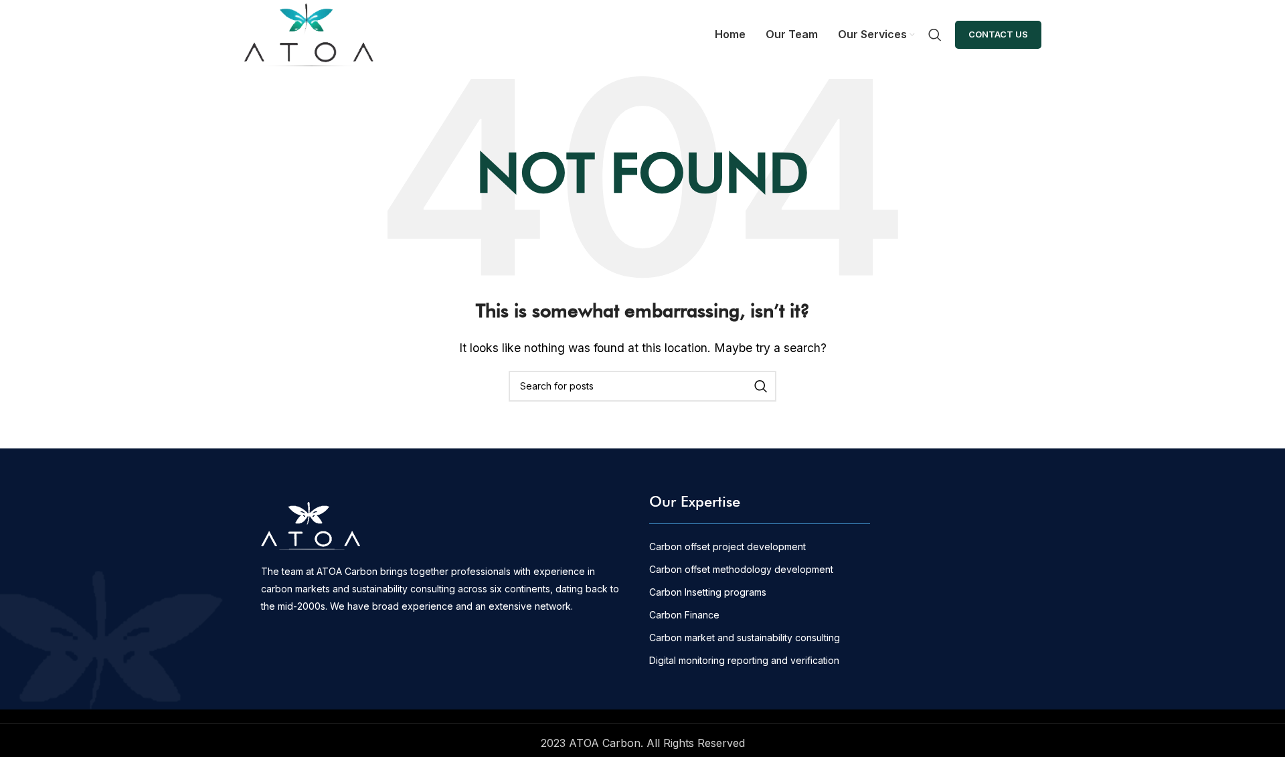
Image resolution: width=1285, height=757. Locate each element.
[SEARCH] (761, 386)
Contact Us (998, 34)
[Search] (935, 34)
